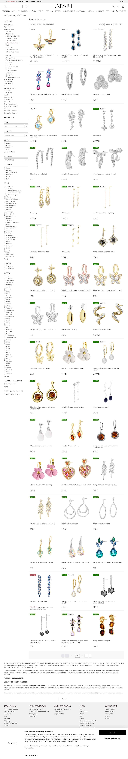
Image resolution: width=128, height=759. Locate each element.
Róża (8, 348)
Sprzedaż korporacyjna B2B (88, 721)
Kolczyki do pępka (12, 52)
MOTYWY (40, 11)
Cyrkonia (9, 186)
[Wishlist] (118, 6)
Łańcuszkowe (12, 70)
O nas (81, 709)
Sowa (8, 363)
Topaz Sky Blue (10, 239)
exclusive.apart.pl (110, 711)
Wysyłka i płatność (9, 711)
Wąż (7, 371)
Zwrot (5, 716)
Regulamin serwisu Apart (87, 723)
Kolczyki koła (11, 40)
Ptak (7, 346)
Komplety (8, 93)
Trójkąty (8, 367)
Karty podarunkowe (11, 113)
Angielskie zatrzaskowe (14, 60)
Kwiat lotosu (10, 310)
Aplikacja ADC (58, 711)
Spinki (7, 102)
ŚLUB (34, 11)
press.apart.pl (109, 714)
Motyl (8, 333)
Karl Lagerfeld (10, 152)
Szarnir (10, 72)
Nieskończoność (11, 337)
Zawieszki (8, 81)
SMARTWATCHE (69, 11)
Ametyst (9, 243)
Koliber (8, 295)
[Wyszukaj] (5, 6)
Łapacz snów (10, 316)
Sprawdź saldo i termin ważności (39, 711)
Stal (8, 176)
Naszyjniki (8, 79)
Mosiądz (9, 174)
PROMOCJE (110, 11)
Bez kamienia (10, 256)
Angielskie (11, 58)
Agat (8, 241)
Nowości (39, 24)
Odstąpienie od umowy (10, 723)
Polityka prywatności (86, 725)
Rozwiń (64, 699)
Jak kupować (8, 714)
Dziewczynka (10, 280)
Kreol (9, 68)
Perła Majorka (10, 201)
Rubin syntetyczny (11, 226)
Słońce (8, 359)
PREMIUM (49, 11)
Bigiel (10, 62)
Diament (9, 188)
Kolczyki (12, 15)
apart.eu (107, 718)
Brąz (7, 178)
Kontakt (6, 725)
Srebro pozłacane (11, 172)
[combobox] (16, 159)
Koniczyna (9, 297)
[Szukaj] (26, 126)
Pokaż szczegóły (30, 755)
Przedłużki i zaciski (10, 111)
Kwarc (8, 250)
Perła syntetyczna (11, 205)
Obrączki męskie (10, 104)
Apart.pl (6, 15)
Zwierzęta (9, 373)
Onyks (8, 252)
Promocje (32, 24)
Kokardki (9, 291)
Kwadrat (9, 308)
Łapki (8, 318)
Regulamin (7, 718)
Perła (8, 197)
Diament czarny (12, 195)
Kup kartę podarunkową (36, 709)
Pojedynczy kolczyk (13, 36)
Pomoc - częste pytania (11, 709)
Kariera (82, 718)
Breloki (6, 108)
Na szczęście (10, 335)
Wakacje (9, 369)
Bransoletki (9, 29)
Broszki (7, 95)
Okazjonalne (8, 97)
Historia (82, 714)
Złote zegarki (8, 99)
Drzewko (9, 278)
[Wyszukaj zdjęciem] (26, 6)
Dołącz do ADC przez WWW (62, 709)
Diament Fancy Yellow (13, 192)
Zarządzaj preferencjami (112, 738)
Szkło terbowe (10, 254)
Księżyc (8, 303)
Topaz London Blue (11, 237)
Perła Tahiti (9, 207)
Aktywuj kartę (33, 714)
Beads (7, 86)
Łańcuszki (8, 83)
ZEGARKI (58, 11)
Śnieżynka (9, 361)
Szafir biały (9, 212)
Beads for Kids (9, 88)
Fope (7, 149)
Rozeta (8, 350)
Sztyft (10, 75)
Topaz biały (9, 235)
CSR (81, 716)
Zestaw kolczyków (12, 38)
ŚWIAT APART (121, 11)
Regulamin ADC (59, 714)
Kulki (8, 306)
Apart (8, 143)
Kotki (8, 299)
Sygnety (7, 27)
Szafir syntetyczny (11, 216)
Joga (8, 287)
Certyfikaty (7, 721)
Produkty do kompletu (13, 394)
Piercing (9, 47)
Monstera (9, 331)
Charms (7, 90)
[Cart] (123, 6)
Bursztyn (9, 245)
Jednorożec (9, 284)
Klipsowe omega (12, 66)
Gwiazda (9, 282)
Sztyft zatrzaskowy (13, 77)
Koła (8, 293)
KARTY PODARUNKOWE (95, 11)
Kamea (8, 289)
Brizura (10, 64)
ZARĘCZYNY (25, 11)
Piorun (8, 342)
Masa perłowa (10, 384)
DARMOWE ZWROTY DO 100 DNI (26, 1)
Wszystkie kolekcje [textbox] (9, 160)
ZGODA (112, 732)
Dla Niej (9, 266)
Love (7, 327)
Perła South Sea (11, 203)
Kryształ (8, 218)
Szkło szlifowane (11, 228)
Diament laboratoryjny (14, 190)
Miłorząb (9, 329)
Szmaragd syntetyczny (12, 222)
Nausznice (10, 34)
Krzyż (8, 301)
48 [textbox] (120, 24)
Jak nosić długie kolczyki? (15, 678)
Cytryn (8, 248)
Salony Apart (83, 711)
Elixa (8, 147)
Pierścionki (8, 24)
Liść (8, 323)
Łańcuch (9, 314)
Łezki (8, 320)
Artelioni (9, 145)
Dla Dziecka (10, 268)
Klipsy (8, 45)
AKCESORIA (81, 11)
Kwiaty (9, 312)
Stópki (8, 365)
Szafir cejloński (10, 214)
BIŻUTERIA (6, 11)
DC (7, 276)
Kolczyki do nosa (12, 49)
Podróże (8, 344)
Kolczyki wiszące (12, 43)
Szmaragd (9, 220)
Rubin (8, 224)
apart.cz (107, 716)
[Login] (113, 6)
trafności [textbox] (108, 24)
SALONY (122, 1)
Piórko (8, 340)
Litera (8, 325)
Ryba (8, 352)
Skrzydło (9, 356)
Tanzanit (9, 231)
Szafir (8, 209)
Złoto (8, 168)
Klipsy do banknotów (11, 106)
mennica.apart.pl (110, 709)
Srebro (8, 170)
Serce (8, 354)
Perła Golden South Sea (12, 199)
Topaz (8, 233)
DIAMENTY (15, 11)
